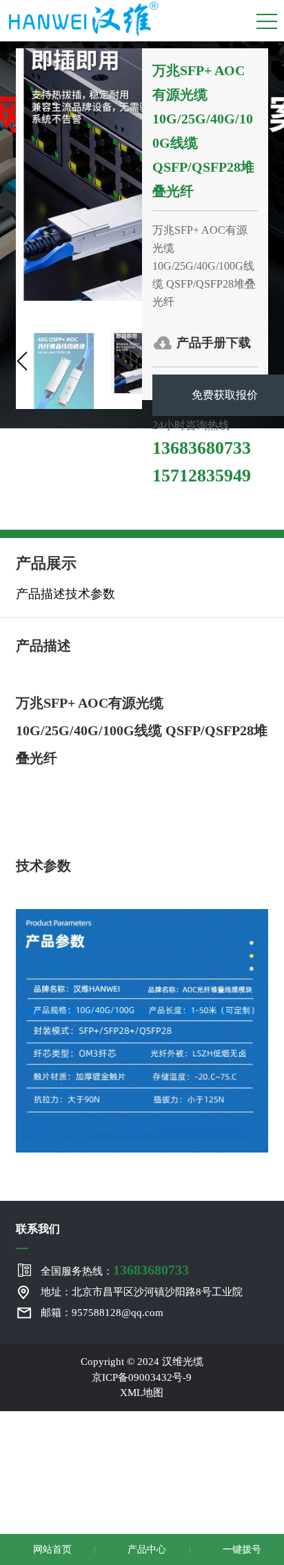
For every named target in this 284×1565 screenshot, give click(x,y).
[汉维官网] (83, 17)
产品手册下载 (213, 343)
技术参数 (90, 594)
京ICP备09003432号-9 (142, 1377)
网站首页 (51, 1549)
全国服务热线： (115, 1269)
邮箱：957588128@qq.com (102, 1312)
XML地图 (141, 1392)
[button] (22, 361)
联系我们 (38, 1229)
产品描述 (40, 594)
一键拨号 (240, 1549)
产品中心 (145, 1549)
